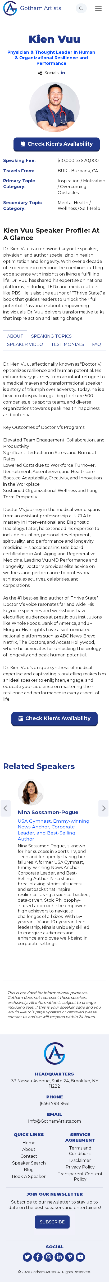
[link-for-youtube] (80, 1257)
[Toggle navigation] (98, 8)
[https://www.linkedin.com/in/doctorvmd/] (63, 73)
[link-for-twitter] (27, 1257)
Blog (29, 1169)
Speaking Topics (51, 336)
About (15, 336)
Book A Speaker (29, 1176)
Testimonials (67, 344)
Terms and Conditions (80, 1151)
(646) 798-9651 (55, 1103)
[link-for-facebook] (38, 1257)
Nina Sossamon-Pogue (48, 812)
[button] (56, 145)
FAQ (96, 344)
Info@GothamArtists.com (54, 1121)
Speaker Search (29, 1163)
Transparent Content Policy (80, 1176)
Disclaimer (80, 1160)
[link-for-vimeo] (69, 1257)
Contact (28, 1156)
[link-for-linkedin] (59, 1257)
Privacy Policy (80, 1167)
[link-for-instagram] (48, 1257)
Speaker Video (25, 344)
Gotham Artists (40, 8)
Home (28, 1142)
